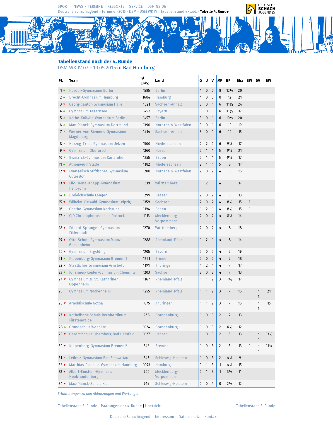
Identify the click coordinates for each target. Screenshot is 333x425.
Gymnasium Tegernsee (88, 111)
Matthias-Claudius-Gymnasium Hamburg (103, 365)
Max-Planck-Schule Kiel (89, 384)
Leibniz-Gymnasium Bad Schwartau (98, 358)
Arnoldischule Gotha (86, 303)
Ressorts (116, 6)
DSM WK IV (148, 11)
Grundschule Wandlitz (87, 327)
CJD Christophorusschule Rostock (97, 216)
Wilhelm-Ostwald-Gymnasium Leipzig (100, 202)
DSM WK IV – (87, 67)
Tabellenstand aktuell (178, 11)
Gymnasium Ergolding (87, 252)
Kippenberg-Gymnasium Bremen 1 (98, 259)
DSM (132, 11)
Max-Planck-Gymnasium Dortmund (98, 125)
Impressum (164, 417)
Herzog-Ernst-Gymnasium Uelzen (97, 144)
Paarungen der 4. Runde (121, 406)
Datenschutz (189, 417)
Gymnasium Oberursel (87, 150)
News (78, 6)
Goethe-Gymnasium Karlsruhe (94, 209)
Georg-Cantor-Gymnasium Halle (95, 104)
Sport (63, 6)
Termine (95, 6)
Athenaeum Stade (84, 164)
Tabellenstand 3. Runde (77, 406)
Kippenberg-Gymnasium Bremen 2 (98, 346)
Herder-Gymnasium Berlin (91, 90)
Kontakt (211, 417)
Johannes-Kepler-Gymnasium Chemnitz (102, 272)
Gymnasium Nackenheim (90, 291)
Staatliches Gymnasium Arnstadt (96, 265)
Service (136, 6)
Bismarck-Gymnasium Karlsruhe (96, 157)
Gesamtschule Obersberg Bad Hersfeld (102, 334)
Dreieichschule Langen (88, 195)
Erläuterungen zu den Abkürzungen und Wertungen (98, 394)
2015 (122, 11)
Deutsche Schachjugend (78, 11)
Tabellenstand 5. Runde (255, 406)
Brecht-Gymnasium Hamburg (93, 97)
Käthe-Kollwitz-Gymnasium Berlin (97, 118)
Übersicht (153, 406)
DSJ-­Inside (156, 6)
